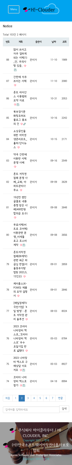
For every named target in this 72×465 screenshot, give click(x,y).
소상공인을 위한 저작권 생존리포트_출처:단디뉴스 (20, 139)
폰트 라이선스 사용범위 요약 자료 (19, 96)
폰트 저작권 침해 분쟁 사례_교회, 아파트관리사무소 (20, 182)
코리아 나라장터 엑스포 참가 (20, 381)
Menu (13, 9)
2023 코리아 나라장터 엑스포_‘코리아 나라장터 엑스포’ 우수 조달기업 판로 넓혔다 (20, 338)
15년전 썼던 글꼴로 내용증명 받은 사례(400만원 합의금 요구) (20, 205)
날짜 (54, 41)
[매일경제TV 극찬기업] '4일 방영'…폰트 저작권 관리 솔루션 (20, 311)
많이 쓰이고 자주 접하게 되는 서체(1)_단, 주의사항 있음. (20, 57)
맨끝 (60, 398)
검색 (64, 408)
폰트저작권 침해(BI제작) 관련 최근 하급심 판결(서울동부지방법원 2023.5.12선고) (20, 264)
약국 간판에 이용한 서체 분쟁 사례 (20, 158)
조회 (64, 41)
